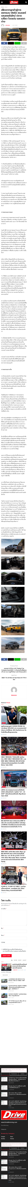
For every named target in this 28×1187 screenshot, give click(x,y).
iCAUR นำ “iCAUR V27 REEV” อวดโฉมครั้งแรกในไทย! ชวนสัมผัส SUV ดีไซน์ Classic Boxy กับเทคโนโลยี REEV (13, 888)
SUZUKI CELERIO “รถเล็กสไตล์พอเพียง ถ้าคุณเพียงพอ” (18, 995)
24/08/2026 (4, 767)
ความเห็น (4, 908)
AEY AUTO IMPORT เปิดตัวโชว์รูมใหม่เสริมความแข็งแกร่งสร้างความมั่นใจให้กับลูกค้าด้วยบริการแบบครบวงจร (18, 1103)
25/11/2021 (15, 25)
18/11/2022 (11, 1004)
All (12, 960)
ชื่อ (2, 928)
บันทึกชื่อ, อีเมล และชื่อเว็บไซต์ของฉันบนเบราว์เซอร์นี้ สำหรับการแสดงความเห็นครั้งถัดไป (14, 950)
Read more (5, 975)
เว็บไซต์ (3, 942)
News (6, 7)
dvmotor (8, 25)
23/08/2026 (4, 863)
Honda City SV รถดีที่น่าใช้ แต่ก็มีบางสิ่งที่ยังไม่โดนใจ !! (17, 1086)
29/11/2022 (11, 997)
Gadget (24, 960)
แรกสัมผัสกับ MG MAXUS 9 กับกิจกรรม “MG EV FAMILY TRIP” (17, 979)
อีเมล (3, 935)
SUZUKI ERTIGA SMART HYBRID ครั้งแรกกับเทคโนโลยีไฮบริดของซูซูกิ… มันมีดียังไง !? (18, 987)
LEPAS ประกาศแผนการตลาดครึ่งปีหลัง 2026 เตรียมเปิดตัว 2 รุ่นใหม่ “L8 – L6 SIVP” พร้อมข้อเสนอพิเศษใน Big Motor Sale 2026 (13, 793)
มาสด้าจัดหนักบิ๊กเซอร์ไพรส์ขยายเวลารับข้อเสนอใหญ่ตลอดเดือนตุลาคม (19, 966)
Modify (20, 960)
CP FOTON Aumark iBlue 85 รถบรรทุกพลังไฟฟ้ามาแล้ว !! (17, 1001)
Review (15, 960)
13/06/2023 (11, 982)
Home (2, 7)
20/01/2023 (11, 990)
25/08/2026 (4, 734)
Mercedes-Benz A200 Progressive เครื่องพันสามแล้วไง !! (17, 1094)
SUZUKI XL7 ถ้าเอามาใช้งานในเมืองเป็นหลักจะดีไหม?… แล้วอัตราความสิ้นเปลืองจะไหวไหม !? (18, 1079)
